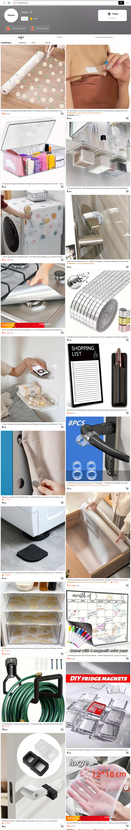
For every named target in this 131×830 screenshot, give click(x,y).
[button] (4, 3)
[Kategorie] (9, 3)
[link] (11, 16)
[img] (33, 325)
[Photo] (8, 28)
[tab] (20, 37)
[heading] (57, 12)
